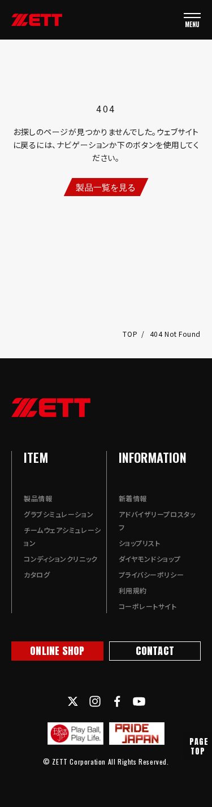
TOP (131, 334)
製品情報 (38, 498)
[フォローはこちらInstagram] (95, 701)
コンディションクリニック (61, 558)
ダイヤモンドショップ (150, 558)
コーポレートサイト (148, 606)
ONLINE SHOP (57, 650)
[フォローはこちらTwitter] (73, 701)
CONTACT (155, 650)
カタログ (37, 574)
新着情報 (133, 498)
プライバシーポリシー (151, 574)
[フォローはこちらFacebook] (117, 701)
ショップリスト (140, 543)
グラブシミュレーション (58, 514)
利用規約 (133, 590)
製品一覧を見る (106, 186)
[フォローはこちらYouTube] (139, 701)
